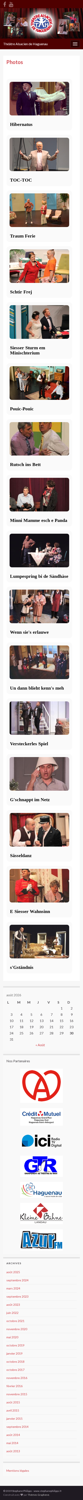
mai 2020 (12, 1337)
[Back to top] (73, 1490)
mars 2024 (13, 1288)
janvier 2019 (14, 1353)
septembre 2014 (17, 1426)
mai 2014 (12, 1443)
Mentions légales (17, 1470)
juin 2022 (12, 1313)
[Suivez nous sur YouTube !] (11, 3)
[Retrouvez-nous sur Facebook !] (4, 3)
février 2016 (14, 1386)
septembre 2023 (17, 1296)
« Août (40, 1045)
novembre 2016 (16, 1378)
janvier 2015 (14, 1418)
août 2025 (13, 1272)
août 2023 (13, 1304)
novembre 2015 (16, 1394)
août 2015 (13, 1402)
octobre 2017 (15, 1370)
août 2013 (13, 1451)
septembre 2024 (17, 1280)
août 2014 (13, 1435)
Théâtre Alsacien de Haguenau (25, 44)
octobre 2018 (15, 1361)
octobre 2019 (15, 1345)
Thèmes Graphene (38, 1494)
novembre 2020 (16, 1329)
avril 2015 (12, 1410)
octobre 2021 (15, 1321)
